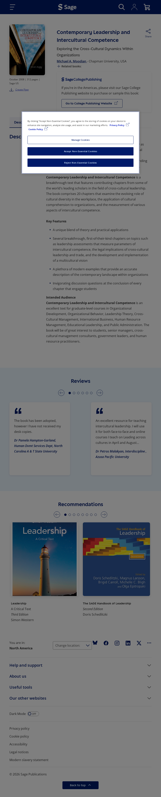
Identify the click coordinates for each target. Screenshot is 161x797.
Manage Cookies (80, 139)
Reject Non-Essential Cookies (80, 162)
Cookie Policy (35, 129)
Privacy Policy (117, 125)
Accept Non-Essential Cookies (80, 151)
